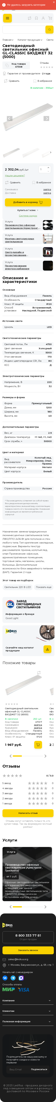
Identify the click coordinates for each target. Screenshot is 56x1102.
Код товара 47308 (19, 65)
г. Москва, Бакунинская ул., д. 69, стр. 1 (31, 964)
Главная (6, 39)
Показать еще (43, 587)
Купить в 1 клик (26, 210)
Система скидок (28, 215)
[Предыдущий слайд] (9, 118)
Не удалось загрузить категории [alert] (26, 5)
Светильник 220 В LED (18, 587)
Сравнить (14, 81)
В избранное (44, 81)
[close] (54, 2)
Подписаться (39, 1069)
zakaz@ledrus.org (18, 959)
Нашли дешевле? (15, 175)
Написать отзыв (28, 813)
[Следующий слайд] (46, 118)
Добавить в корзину (25, 202)
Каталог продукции (29, 39)
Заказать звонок (28, 950)
